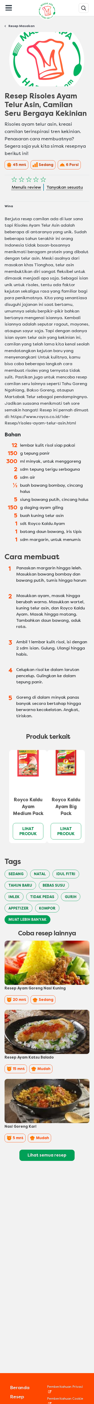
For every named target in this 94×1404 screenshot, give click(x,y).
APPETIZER (18, 908)
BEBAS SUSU (54, 885)
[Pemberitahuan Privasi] (65, 1391)
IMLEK (14, 897)
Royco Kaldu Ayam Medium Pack (28, 806)
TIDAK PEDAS (42, 897)
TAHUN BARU (20, 885)
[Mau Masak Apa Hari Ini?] (84, 8)
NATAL (40, 874)
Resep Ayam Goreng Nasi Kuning (35, 988)
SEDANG (16, 874)
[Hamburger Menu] (8, 7)
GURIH (70, 897)
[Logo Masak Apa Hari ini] (47, 19)
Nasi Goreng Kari (21, 1126)
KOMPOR (47, 908)
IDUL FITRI (65, 874)
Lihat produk (28, 831)
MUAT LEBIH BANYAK (27, 919)
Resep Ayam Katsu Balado (29, 1057)
